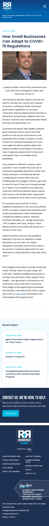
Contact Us (30, 473)
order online (21, 294)
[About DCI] (30, 450)
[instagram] (8, 497)
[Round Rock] (7, 6)
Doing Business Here (11, 456)
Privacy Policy (8, 517)
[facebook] (3, 497)
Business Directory (34, 466)
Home (4, 15)
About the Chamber (11, 472)
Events (28, 470)
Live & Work (7, 468)
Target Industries (10, 460)
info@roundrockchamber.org (15, 510)
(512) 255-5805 (8, 507)
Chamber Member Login (32, 461)
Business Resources (11, 464)
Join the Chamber (33, 456)
